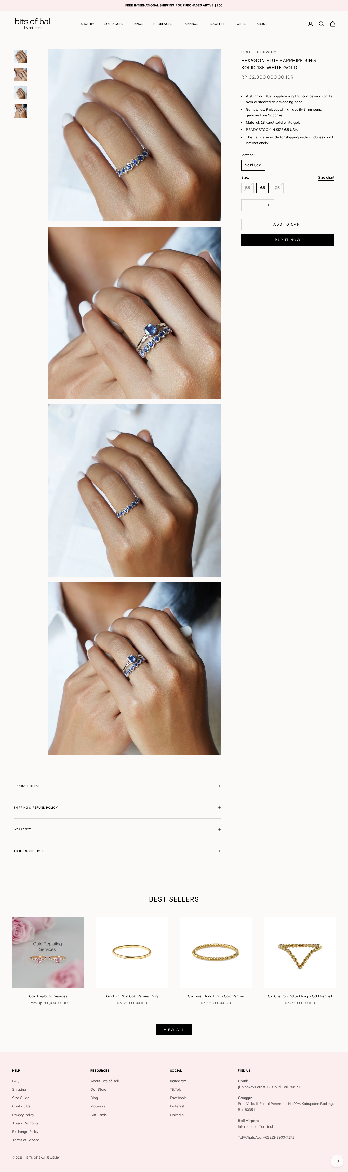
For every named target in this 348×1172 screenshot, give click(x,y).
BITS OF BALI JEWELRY (259, 52)
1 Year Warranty (25, 1123)
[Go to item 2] (21, 74)
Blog (94, 1097)
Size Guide (20, 1097)
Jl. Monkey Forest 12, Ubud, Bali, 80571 (269, 1087)
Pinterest (177, 1106)
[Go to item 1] (21, 56)
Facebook (178, 1097)
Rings (138, 24)
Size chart (326, 177)
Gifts (241, 24)
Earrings (190, 24)
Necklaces (162, 24)
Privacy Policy (23, 1115)
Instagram (178, 1081)
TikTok (175, 1089)
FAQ (15, 1081)
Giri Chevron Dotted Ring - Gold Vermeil (300, 996)
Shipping (19, 1089)
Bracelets (218, 24)
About (262, 24)
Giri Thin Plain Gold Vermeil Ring (132, 996)
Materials (97, 1106)
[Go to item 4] (21, 111)
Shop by (87, 24)
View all (174, 1030)
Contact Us (21, 1106)
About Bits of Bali (104, 1081)
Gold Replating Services (48, 996)
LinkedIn (177, 1115)
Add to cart (288, 224)
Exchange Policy (25, 1131)
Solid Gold (114, 24)
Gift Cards (98, 1115)
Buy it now (288, 240)
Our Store (98, 1089)
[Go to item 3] (21, 93)
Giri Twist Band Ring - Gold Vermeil (216, 996)
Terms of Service (25, 1140)
